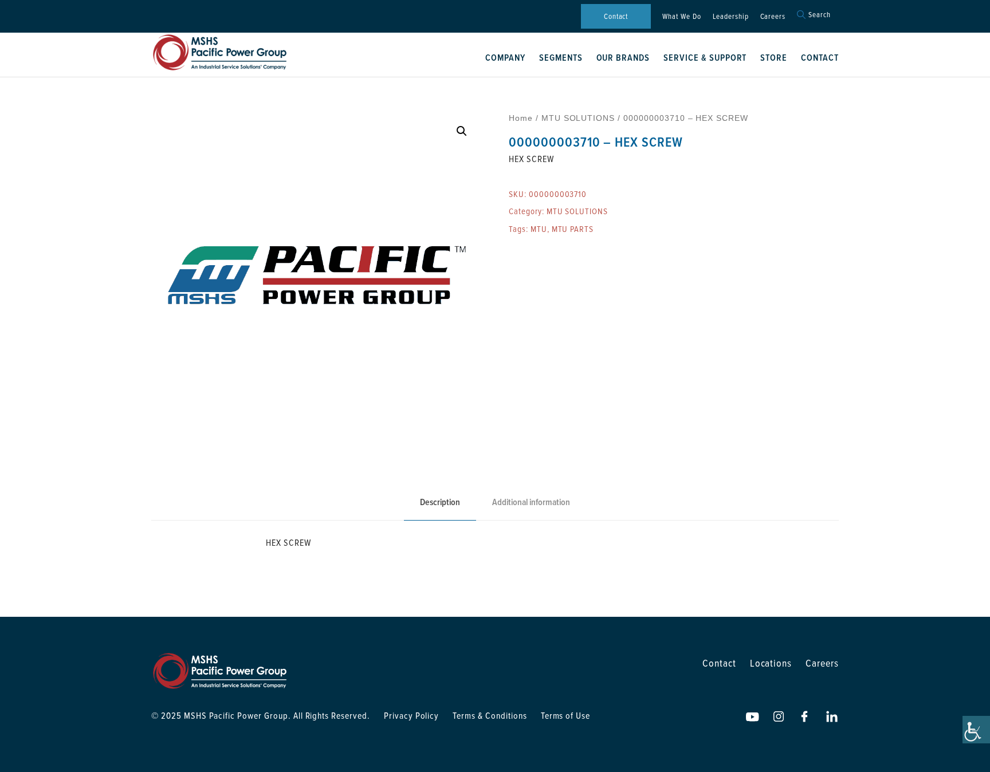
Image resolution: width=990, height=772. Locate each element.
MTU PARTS (573, 229)
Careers (773, 16)
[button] (461, 131)
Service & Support (705, 57)
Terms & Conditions (490, 715)
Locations (771, 663)
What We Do (681, 16)
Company (505, 57)
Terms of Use (566, 715)
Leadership (731, 16)
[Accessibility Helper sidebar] (976, 729)
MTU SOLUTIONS (578, 118)
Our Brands (623, 57)
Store (773, 57)
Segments (561, 57)
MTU (539, 229)
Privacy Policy (411, 715)
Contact (616, 16)
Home (521, 118)
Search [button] (819, 14)
